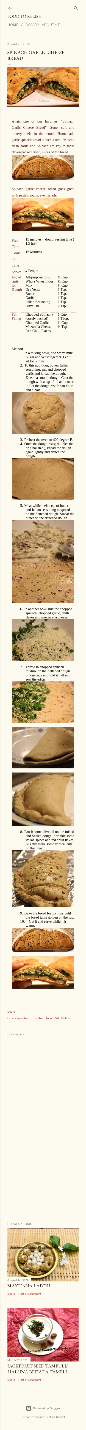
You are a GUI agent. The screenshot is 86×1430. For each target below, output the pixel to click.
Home (12, 25)
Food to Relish (24, 16)
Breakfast (37, 1018)
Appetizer (23, 1018)
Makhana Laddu (28, 1286)
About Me (51, 25)
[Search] (76, 7)
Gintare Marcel (55, 1417)
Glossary (30, 25)
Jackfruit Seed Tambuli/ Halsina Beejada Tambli (37, 1369)
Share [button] (11, 1011)
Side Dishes (62, 1018)
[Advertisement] (43, 1182)
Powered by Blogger (46, 1408)
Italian (49, 1018)
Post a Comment (29, 1293)
